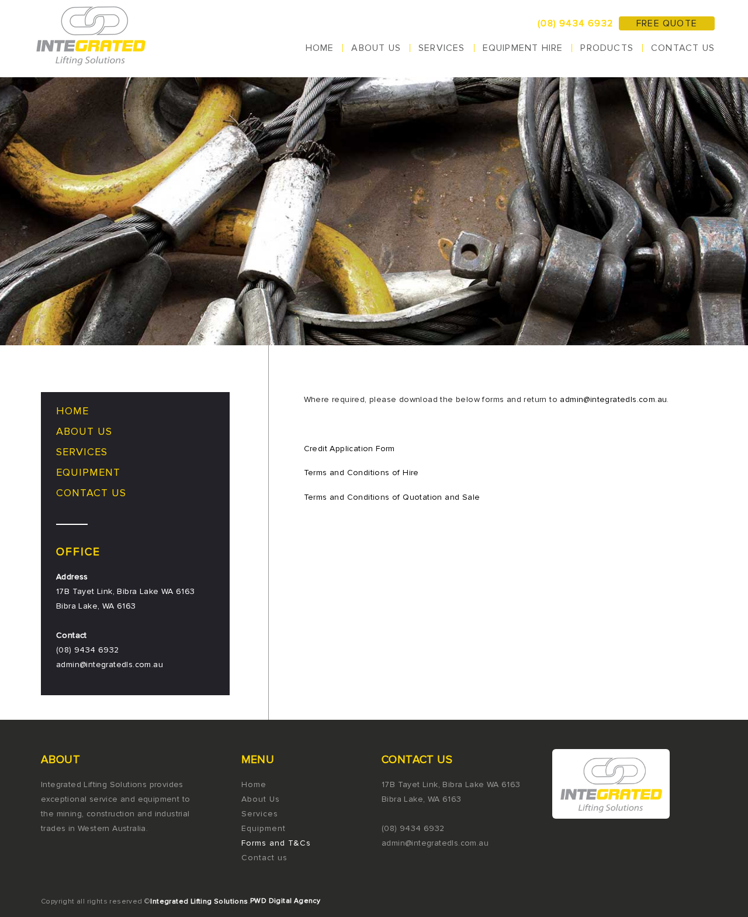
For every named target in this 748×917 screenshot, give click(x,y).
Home (320, 48)
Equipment (88, 472)
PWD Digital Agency (285, 901)
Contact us (683, 48)
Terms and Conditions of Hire (361, 473)
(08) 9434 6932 (575, 23)
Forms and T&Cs (276, 843)
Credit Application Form (349, 449)
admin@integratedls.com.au (613, 399)
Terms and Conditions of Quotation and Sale (392, 497)
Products (606, 48)
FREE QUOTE (666, 23)
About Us (376, 48)
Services (441, 48)
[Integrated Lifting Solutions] (91, 38)
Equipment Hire (523, 48)
